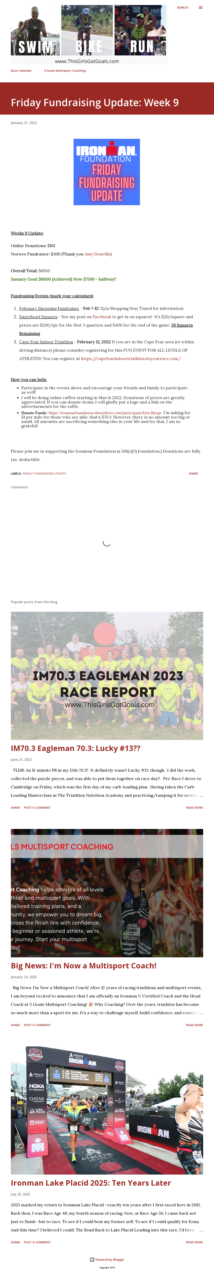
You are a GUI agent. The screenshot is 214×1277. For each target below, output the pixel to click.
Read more (194, 808)
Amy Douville (97, 254)
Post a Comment (37, 808)
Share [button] (193, 473)
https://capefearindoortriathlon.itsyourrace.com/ (131, 358)
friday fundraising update (44, 473)
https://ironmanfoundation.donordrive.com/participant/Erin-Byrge (105, 412)
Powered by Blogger (109, 1260)
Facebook (102, 316)
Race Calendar (21, 71)
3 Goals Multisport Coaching (65, 71)
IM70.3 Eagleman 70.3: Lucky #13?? (75, 748)
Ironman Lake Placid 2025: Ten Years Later (91, 1183)
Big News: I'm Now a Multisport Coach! (83, 965)
